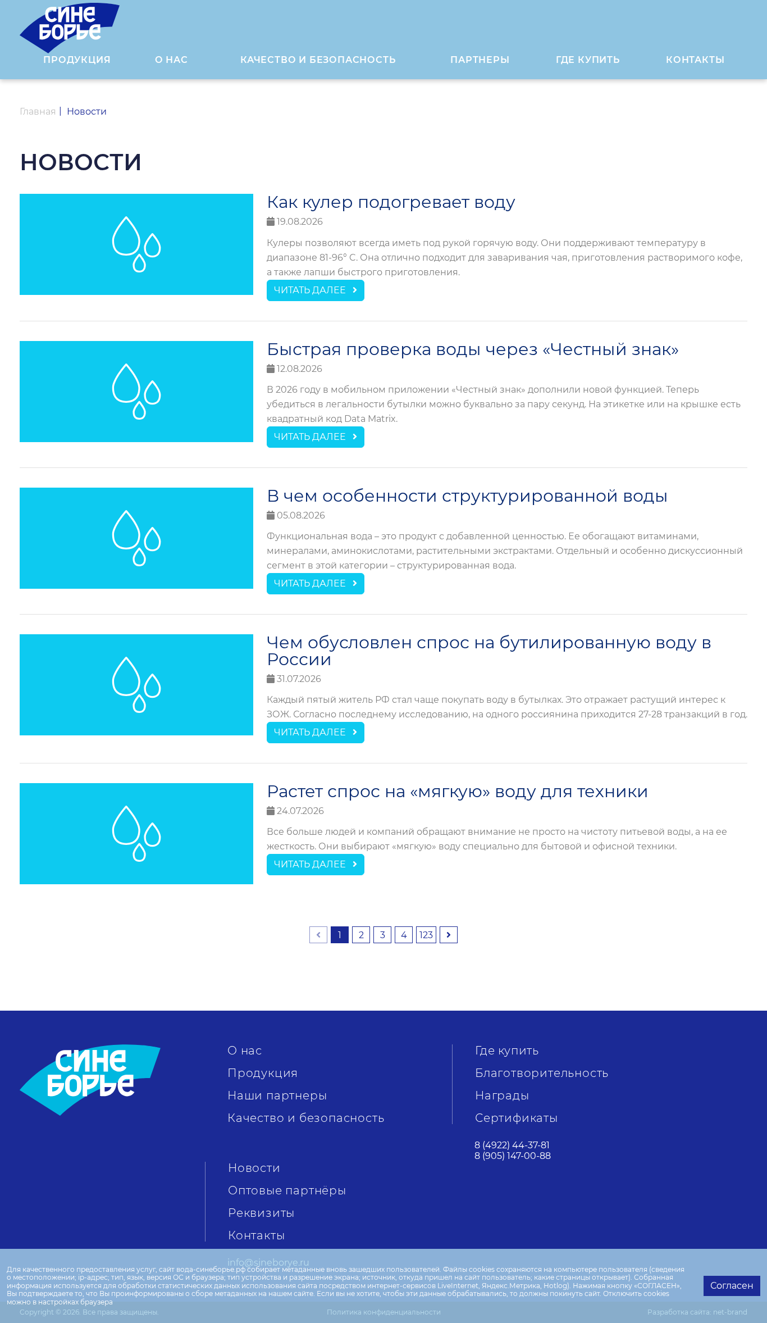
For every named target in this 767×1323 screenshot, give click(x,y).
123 (426, 935)
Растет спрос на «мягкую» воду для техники (458, 791)
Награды (502, 1095)
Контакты (695, 59)
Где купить (588, 59)
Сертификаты (516, 1118)
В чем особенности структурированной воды (467, 496)
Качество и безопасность (305, 1118)
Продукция (77, 59)
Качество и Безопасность (317, 59)
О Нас (171, 59)
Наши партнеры (277, 1095)
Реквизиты (261, 1213)
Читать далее (313, 290)
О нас (244, 1050)
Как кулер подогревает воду (391, 202)
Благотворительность (542, 1073)
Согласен (732, 1285)
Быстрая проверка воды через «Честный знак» (473, 349)
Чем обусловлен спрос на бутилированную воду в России (489, 651)
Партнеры (479, 59)
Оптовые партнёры (287, 1190)
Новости (254, 1168)
